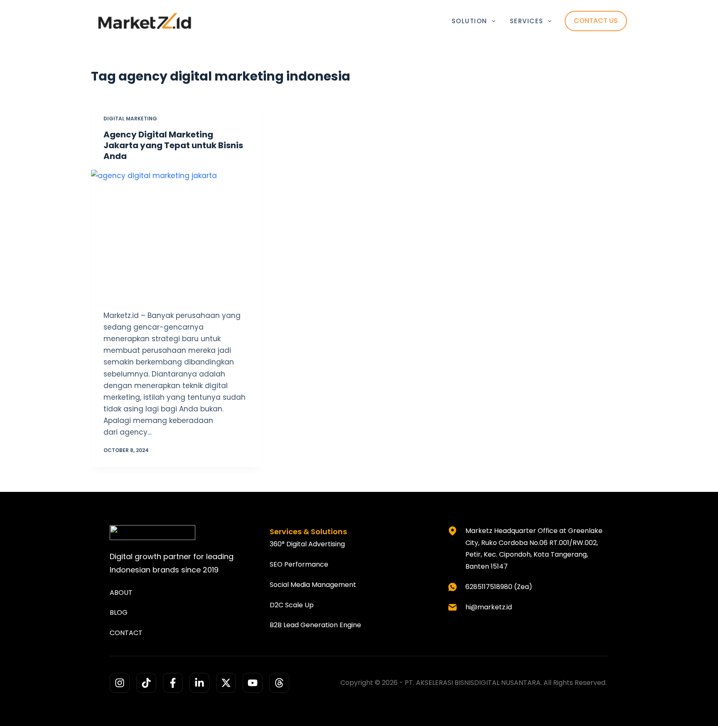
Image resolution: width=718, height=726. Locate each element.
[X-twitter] (226, 683)
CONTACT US (596, 20)
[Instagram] (120, 683)
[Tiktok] (146, 683)
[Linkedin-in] (199, 683)
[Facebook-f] (173, 683)
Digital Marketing (130, 118)
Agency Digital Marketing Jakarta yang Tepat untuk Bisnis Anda (173, 145)
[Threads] (279, 683)
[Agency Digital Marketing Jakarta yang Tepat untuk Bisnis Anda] (176, 234)
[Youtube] (253, 683)
